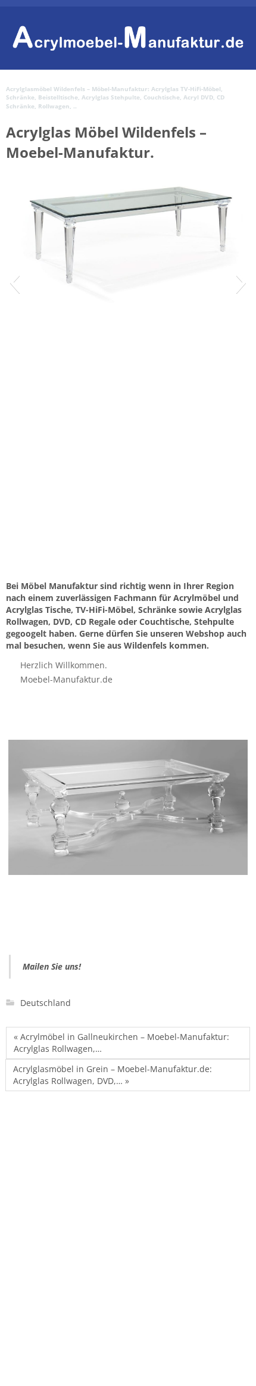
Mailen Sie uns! (52, 966)
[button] (14, 282)
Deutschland (45, 1002)
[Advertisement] (128, 490)
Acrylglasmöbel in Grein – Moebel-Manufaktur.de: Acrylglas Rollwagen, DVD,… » (112, 1074)
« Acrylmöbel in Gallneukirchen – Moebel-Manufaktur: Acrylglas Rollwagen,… (121, 1042)
